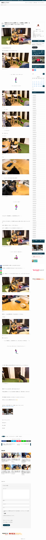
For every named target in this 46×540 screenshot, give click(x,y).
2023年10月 (34, 158)
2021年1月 (34, 220)
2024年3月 (34, 149)
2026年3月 (34, 104)
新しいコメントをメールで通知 (8, 520)
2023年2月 (34, 173)
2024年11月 (34, 134)
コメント (4, 488)
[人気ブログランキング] (37, 250)
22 (41, 84)
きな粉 (7, 436)
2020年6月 (34, 233)
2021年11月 (34, 201)
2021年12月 (34, 199)
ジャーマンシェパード (12, 436)
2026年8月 (34, 95)
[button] (3, 441)
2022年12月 (34, 177)
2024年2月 (34, 151)
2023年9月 (34, 160)
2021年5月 (34, 212)
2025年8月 (34, 117)
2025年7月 (34, 119)
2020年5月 (34, 235)
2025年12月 (34, 110)
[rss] (42, 0)
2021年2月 (34, 218)
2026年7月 (34, 97)
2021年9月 (34, 205)
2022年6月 (34, 188)
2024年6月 (34, 143)
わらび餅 (17, 436)
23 (43, 84)
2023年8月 (34, 162)
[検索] (44, 0)
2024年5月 (34, 145)
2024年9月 (34, 138)
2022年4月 (34, 192)
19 (36, 84)
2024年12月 (34, 132)
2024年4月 (34, 147)
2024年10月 (34, 136)
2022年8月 (34, 184)
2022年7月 (34, 186)
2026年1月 (34, 108)
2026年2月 (34, 106)
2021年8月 (34, 207)
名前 (4, 500)
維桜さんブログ (5, 2)
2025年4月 (34, 125)
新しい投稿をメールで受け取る (8, 522)
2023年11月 (34, 156)
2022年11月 (34, 179)
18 (34, 84)
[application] (38, 59)
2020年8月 (34, 229)
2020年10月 (34, 225)
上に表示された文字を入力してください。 (9, 515)
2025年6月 (34, 121)
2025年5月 (34, 123)
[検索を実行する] (44, 74)
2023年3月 (34, 171)
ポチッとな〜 (35, 47)
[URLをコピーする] (28, 441)
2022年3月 (34, 194)
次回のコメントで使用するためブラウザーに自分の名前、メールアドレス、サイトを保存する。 (16, 511)
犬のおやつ (20, 436)
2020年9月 (34, 227)
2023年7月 (34, 164)
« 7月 (33, 89)
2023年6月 (34, 166)
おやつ (3, 436)
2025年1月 (34, 130)
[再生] (33, 62)
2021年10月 (34, 203)
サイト (4, 507)
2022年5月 (34, 190)
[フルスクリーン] (43, 62)
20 (38, 84)
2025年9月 (34, 115)
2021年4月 (34, 214)
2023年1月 (34, 175)
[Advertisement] (23, 12)
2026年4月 (34, 102)
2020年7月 (34, 231)
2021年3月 (34, 216)
